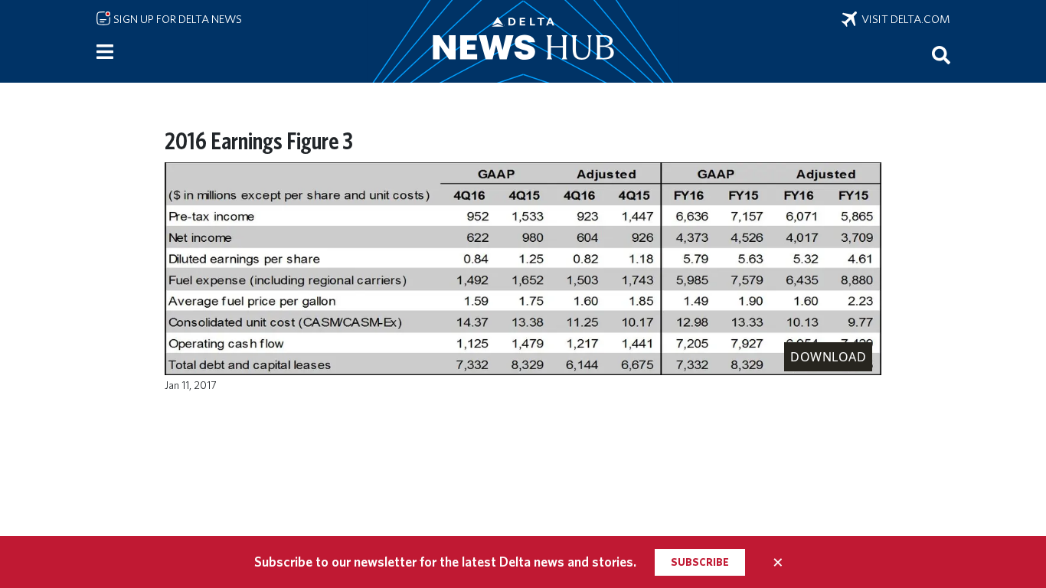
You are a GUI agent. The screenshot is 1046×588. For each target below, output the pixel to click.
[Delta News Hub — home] (523, 41)
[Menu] (105, 52)
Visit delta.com (903, 19)
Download (828, 356)
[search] (941, 54)
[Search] (941, 54)
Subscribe (700, 562)
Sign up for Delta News (176, 19)
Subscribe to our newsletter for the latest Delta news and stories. (445, 562)
